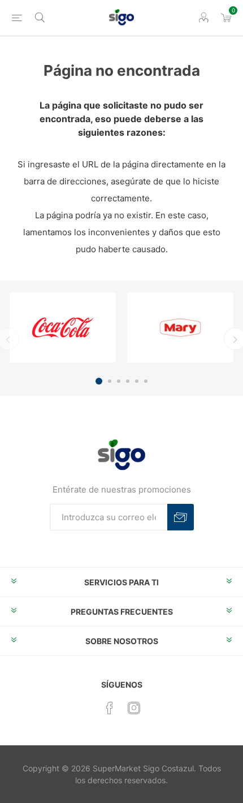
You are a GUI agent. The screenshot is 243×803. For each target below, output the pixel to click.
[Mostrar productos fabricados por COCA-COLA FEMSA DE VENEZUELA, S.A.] (63, 327)
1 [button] (99, 381)
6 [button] (145, 381)
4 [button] (127, 381)
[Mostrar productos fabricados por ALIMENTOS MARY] (180, 327)
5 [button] (136, 381)
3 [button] (118, 381)
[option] (63, 327)
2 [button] (109, 381)
